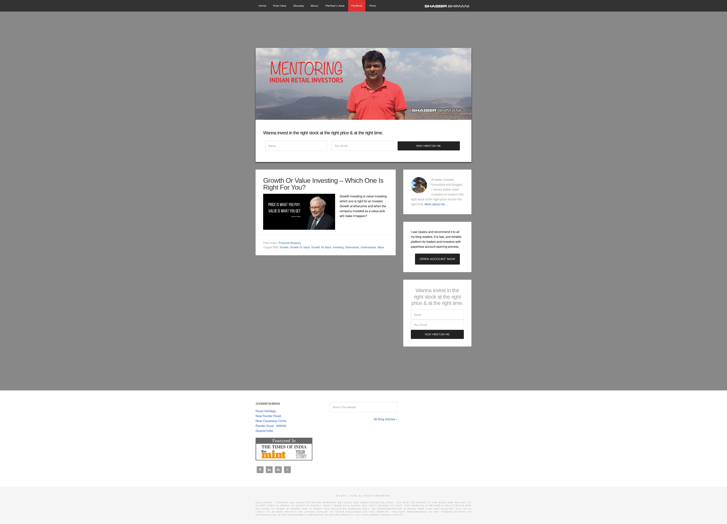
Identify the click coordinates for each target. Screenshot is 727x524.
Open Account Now (437, 259)
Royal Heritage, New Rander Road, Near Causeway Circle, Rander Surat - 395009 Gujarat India (271, 421)
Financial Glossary (290, 243)
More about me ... (436, 204)
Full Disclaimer (367, 515)
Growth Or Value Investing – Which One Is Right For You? (323, 184)
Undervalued (368, 247)
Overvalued (352, 247)
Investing (338, 247)
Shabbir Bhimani (447, 5)
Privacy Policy (393, 515)
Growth (284, 247)
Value (380, 247)
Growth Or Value (300, 247)
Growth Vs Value (321, 247)
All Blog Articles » (386, 419)
